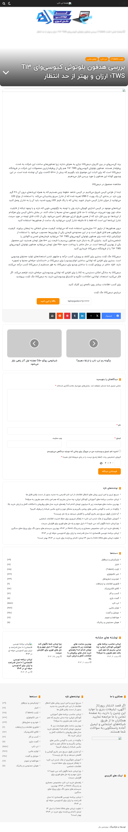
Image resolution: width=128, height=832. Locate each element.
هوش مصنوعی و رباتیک (108, 622)
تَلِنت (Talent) (104, 31)
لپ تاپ (103, 59)
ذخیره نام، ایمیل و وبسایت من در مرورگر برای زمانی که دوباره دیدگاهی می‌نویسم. (82, 451)
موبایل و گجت (112, 612)
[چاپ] (52, 316)
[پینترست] (67, 316)
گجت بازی (114, 598)
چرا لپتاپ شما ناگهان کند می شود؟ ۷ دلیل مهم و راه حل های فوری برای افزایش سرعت (80, 523)
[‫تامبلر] (75, 316)
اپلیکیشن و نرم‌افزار (110, 559)
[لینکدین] (82, 316)
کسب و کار (114, 593)
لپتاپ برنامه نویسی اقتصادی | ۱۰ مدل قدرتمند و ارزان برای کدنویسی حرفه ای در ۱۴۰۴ (80, 533)
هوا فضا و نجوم (112, 617)
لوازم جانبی (91, 59)
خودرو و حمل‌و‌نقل (111, 578)
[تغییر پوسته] (9, 4)
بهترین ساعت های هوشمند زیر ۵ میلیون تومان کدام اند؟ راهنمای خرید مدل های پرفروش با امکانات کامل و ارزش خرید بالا (63, 504)
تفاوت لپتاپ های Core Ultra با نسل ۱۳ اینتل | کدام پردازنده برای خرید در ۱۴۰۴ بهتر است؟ (78, 538)
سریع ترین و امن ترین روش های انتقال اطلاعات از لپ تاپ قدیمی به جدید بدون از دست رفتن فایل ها (72, 494)
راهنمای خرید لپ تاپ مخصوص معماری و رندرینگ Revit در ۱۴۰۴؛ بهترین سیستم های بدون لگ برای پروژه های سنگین (65, 528)
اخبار (117, 564)
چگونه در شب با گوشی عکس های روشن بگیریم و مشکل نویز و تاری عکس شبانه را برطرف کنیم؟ (74, 509)
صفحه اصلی (117, 31)
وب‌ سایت (57, 438)
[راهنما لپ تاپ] (64, 3)
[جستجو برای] (3, 4)
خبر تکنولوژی (113, 574)
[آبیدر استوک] (64, 16)
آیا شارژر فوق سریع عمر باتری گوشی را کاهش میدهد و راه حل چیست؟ (86, 513)
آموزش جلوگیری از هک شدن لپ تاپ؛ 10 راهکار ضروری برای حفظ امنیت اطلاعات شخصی (79, 518)
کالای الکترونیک (111, 588)
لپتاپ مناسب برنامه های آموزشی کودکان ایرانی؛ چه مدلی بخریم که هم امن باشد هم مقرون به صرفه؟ (72, 499)
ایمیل (118, 438)
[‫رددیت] (60, 316)
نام (119, 425)
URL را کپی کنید (48, 301)
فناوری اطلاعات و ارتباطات (107, 583)
